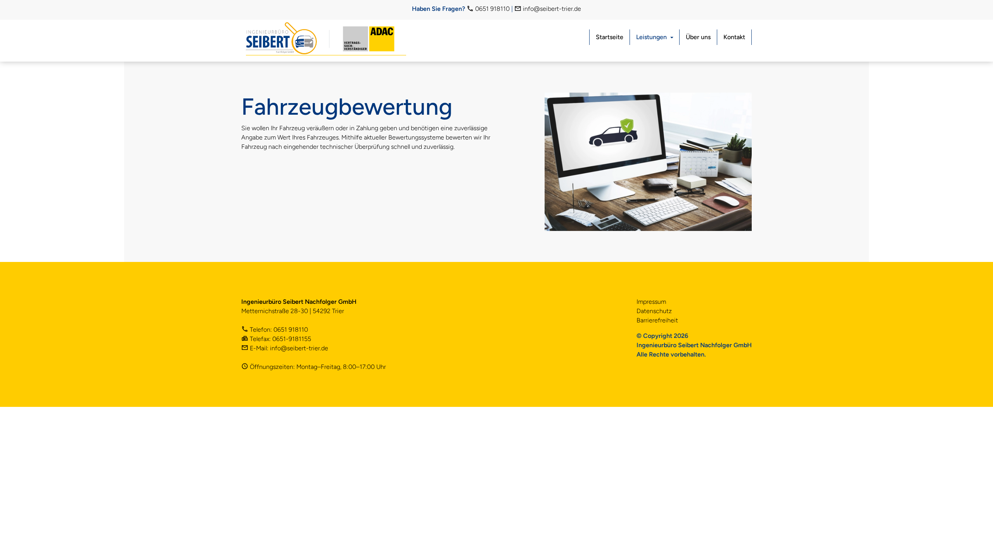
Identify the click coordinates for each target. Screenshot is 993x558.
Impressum (651, 301)
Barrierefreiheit (657, 320)
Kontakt (734, 37)
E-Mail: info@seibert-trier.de (288, 348)
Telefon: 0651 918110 (278, 329)
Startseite (609, 37)
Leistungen (651, 37)
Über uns (698, 37)
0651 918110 (492, 8)
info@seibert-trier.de (551, 8)
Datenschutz (654, 311)
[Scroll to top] (976, 541)
